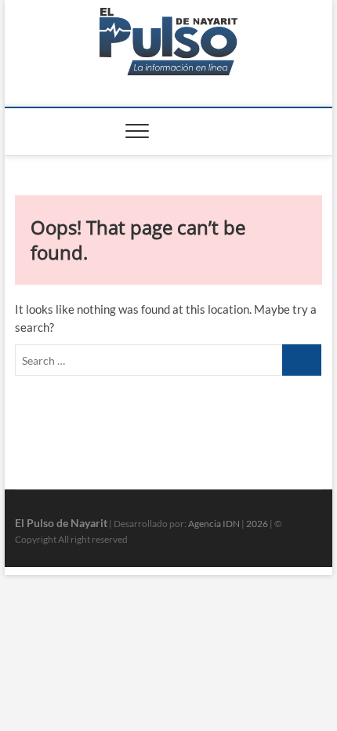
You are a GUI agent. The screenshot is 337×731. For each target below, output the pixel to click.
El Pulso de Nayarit (61, 522)
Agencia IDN (214, 523)
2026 (257, 523)
